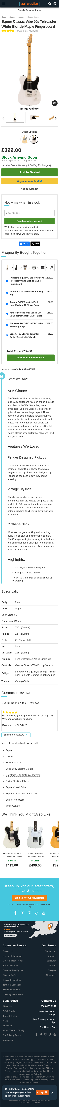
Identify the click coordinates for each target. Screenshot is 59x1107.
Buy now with (29, 181)
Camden (52, 956)
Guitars (21, 17)
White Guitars (13, 806)
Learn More (24, 1096)
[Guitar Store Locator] (29, 930)
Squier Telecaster (15, 800)
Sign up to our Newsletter (29, 897)
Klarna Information (11, 989)
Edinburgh (51, 960)
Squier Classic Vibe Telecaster (21, 793)
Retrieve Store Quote (13, 970)
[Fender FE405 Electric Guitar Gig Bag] (16, 267)
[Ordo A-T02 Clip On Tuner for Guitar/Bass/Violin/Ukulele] (52, 267)
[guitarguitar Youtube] (43, 913)
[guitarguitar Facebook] (15, 913)
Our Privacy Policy (12, 1035)
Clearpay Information (13, 994)
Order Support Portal (12, 960)
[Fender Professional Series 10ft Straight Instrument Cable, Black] (34, 267)
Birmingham (50, 951)
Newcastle (51, 975)
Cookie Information (12, 980)
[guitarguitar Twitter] (22, 913)
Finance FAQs (9, 975)
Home (3, 17)
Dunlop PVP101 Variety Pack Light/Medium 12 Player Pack (24, 303)
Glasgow (52, 970)
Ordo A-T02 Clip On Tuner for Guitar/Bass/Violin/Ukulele (24, 335)
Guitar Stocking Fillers (17, 781)
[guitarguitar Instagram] (29, 913)
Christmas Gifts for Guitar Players (23, 775)
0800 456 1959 (48, 1006)
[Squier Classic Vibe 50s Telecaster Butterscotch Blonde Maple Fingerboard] (25, 140)
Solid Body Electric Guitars (19, 769)
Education (7, 1025)
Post (37, 244)
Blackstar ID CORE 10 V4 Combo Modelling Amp (26, 325)
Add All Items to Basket (30, 357)
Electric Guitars (33, 17)
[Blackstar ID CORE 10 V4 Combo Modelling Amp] (43, 267)
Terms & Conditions (12, 985)
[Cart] (55, 3)
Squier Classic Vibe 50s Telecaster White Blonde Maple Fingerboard (26, 280)
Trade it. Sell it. (10, 1016)
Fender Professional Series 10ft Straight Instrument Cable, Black (25, 314)
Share (26, 244)
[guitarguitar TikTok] (36, 913)
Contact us (8, 951)
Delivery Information (12, 956)
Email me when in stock (29, 221)
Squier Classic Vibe (16, 787)
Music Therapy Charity (13, 1030)
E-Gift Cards (9, 1011)
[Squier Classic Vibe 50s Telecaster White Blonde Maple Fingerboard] (34, 140)
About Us (7, 1006)
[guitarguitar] (29, 3)
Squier (12, 17)
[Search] (50, 3)
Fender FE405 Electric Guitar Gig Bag (26, 293)
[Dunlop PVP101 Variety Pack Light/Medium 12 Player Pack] (25, 267)
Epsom (52, 965)
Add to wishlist (29, 189)
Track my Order (10, 965)
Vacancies (8, 1040)
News (5, 1021)
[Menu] (8, 4)
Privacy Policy (22, 904)
